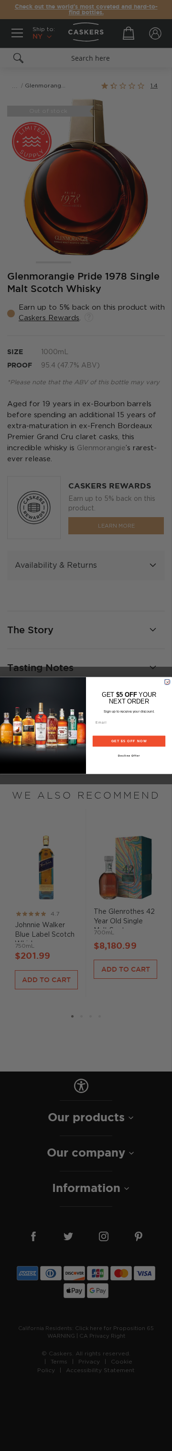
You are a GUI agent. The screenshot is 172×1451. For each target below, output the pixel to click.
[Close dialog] (167, 681)
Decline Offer (129, 755)
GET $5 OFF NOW (129, 741)
